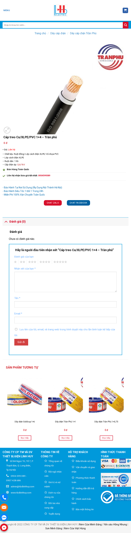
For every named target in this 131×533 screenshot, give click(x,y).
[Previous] (6, 408)
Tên (17, 298)
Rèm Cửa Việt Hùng (75, 528)
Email (18, 313)
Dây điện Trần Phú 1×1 (65, 422)
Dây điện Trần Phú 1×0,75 (106, 422)
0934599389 (44, 175)
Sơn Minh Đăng (53, 528)
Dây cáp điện (58, 33)
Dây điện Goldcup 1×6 (25, 422)
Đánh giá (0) (17, 221)
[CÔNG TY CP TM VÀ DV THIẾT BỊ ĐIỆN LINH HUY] (60, 10)
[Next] (124, 408)
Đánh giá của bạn (24, 256)
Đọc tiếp (25, 438)
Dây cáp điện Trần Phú (83, 33)
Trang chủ (40, 33)
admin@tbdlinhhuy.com (22, 486)
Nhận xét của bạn (25, 268)
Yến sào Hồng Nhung (115, 524)
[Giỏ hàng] (125, 10)
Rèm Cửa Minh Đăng (90, 524)
